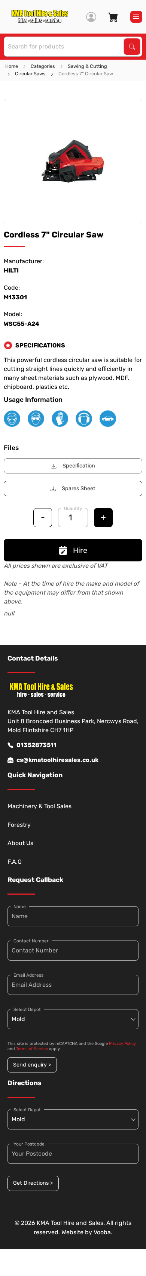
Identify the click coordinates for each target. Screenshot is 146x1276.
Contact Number (31, 940)
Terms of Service (32, 1048)
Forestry (19, 824)
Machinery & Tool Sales (39, 806)
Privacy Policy (122, 1043)
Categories (43, 66)
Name (19, 906)
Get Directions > (33, 1183)
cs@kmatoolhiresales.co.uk (57, 759)
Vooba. (103, 1232)
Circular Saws (30, 73)
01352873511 (36, 745)
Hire (80, 550)
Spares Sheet (78, 488)
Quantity (73, 508)
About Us (20, 843)
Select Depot (27, 1009)
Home (11, 66)
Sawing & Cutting (87, 66)
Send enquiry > (32, 1065)
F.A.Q (14, 861)
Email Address (28, 975)
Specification (79, 466)
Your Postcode (29, 1144)
